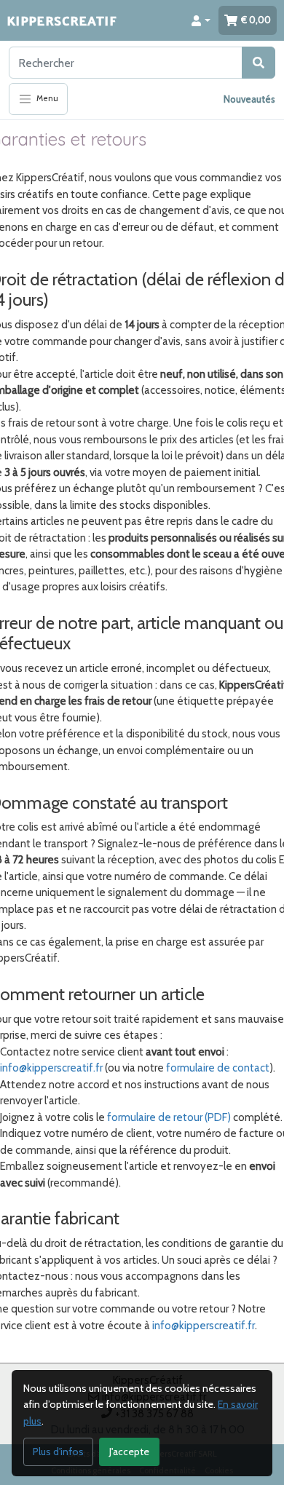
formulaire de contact (217, 1067)
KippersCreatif (62, 20)
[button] (201, 20)
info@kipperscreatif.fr (51, 1067)
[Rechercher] (258, 63)
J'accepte (129, 1451)
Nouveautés (249, 99)
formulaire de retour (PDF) (169, 1117)
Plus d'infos (58, 1451)
